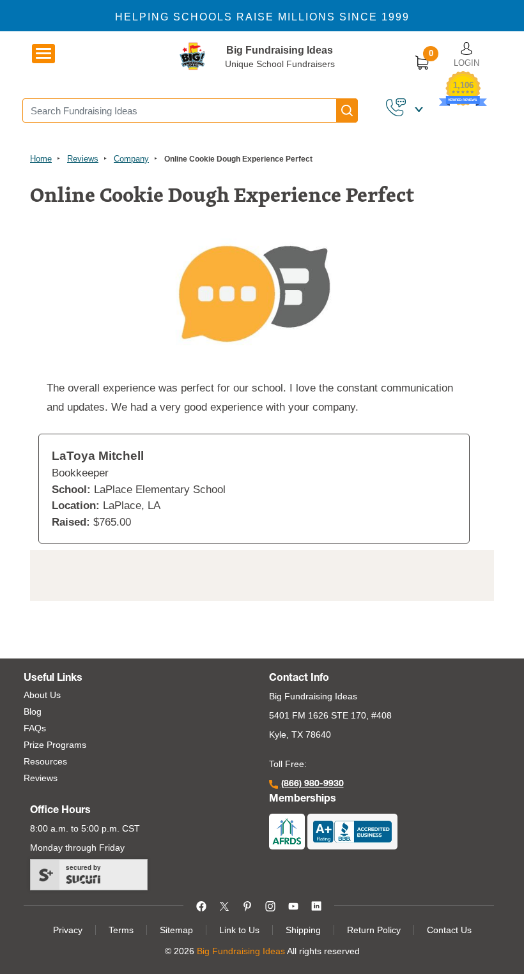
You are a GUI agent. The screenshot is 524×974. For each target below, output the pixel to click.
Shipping (303, 930)
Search (347, 110)
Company (131, 159)
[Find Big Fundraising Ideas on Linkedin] (316, 905)
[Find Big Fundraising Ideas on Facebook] (201, 905)
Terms (121, 930)
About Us (42, 695)
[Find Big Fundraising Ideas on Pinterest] (247, 905)
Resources (45, 761)
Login (466, 63)
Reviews (82, 159)
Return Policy (374, 930)
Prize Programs (55, 745)
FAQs (35, 728)
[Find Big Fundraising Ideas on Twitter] (224, 905)
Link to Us (239, 930)
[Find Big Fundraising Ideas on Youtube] (293, 905)
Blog (33, 711)
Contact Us (449, 930)
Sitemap (176, 930)
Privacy (67, 930)
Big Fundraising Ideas (279, 50)
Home (41, 159)
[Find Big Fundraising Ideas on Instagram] (270, 905)
